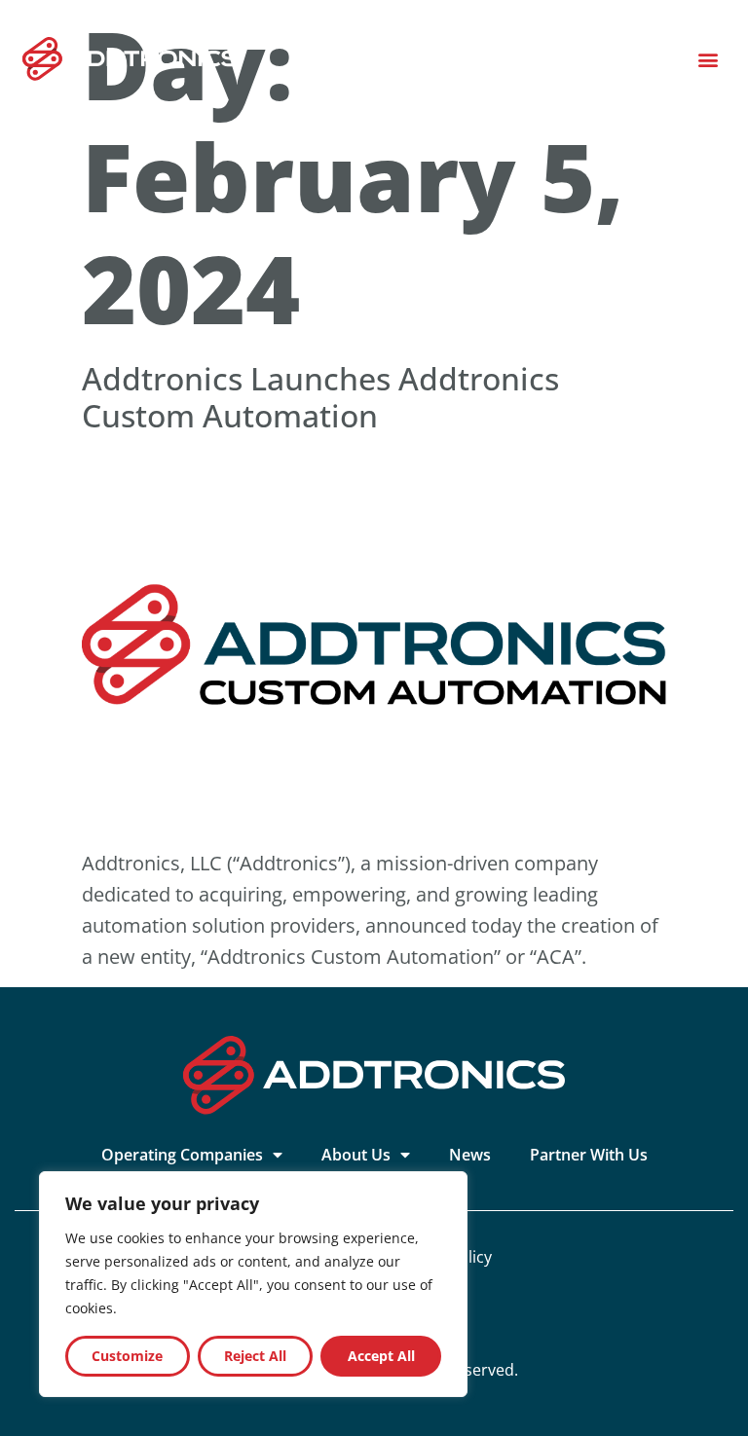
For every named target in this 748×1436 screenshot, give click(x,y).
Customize (127, 1355)
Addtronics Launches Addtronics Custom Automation (320, 396)
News (470, 1154)
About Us (356, 1154)
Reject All (255, 1355)
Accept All (381, 1355)
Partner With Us (589, 1154)
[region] (253, 1284)
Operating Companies (182, 1154)
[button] (708, 59)
